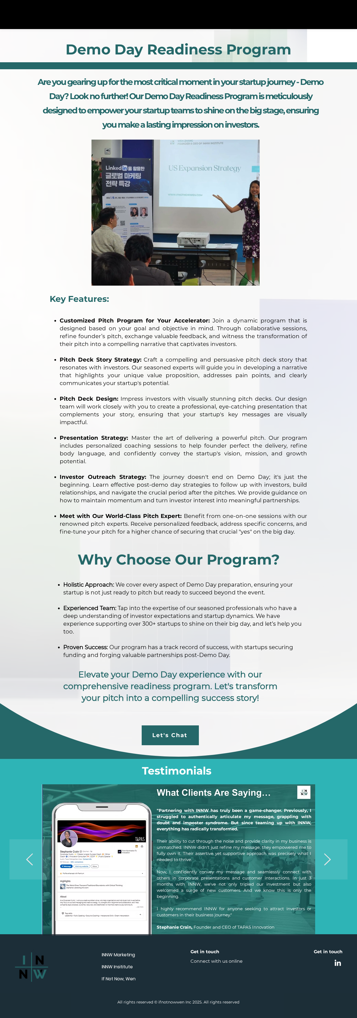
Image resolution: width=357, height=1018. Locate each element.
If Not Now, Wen (119, 979)
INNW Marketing (118, 955)
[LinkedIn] (337, 962)
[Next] (327, 859)
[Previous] (29, 859)
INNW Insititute (117, 967)
